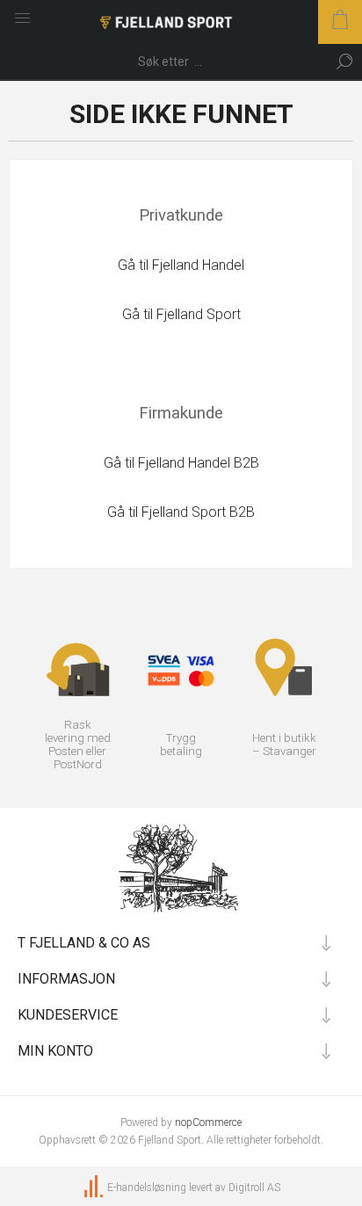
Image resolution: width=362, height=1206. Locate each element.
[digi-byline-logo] (95, 1187)
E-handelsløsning (146, 1187)
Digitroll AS (254, 1187)
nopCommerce (208, 1122)
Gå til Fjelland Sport (181, 314)
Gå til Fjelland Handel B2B (181, 462)
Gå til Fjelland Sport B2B (181, 512)
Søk (344, 61)
